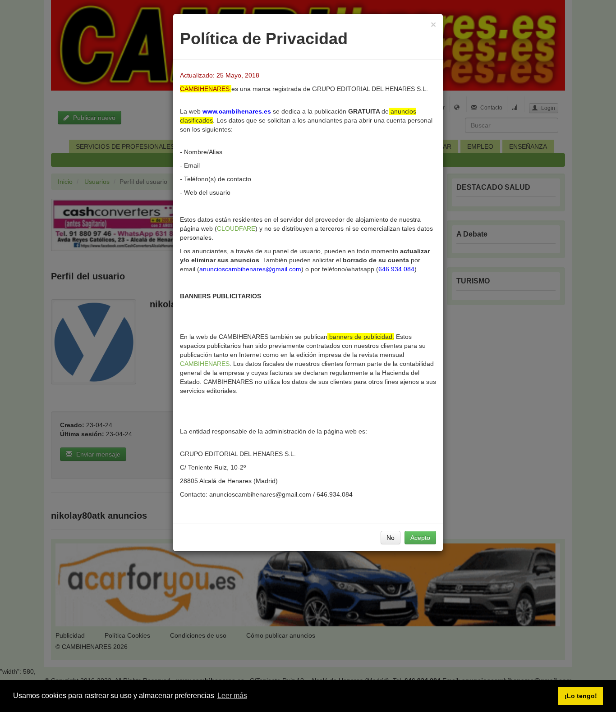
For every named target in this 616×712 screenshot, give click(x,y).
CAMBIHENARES (205, 363)
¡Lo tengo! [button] (581, 695)
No (390, 537)
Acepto (420, 537)
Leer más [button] (232, 695)
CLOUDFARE (236, 228)
